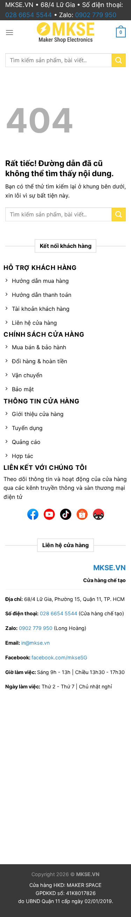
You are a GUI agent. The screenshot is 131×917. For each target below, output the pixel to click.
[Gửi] (119, 214)
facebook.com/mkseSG (59, 657)
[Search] (119, 60)
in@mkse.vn (35, 643)
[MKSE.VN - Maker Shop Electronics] (66, 32)
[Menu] (9, 32)
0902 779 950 (95, 15)
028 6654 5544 (28, 15)
